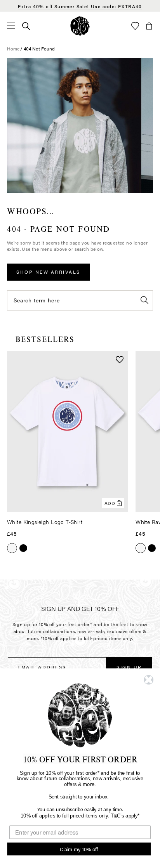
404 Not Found (39, 48)
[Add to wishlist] (119, 360)
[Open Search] (26, 26)
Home (13, 48)
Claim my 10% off (79, 848)
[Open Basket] (149, 26)
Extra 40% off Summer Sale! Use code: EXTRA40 (80, 6)
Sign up (129, 666)
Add (110, 503)
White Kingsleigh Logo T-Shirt (44, 522)
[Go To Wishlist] (135, 26)
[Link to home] (80, 26)
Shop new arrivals (48, 271)
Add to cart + (102, 503)
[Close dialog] (148, 680)
